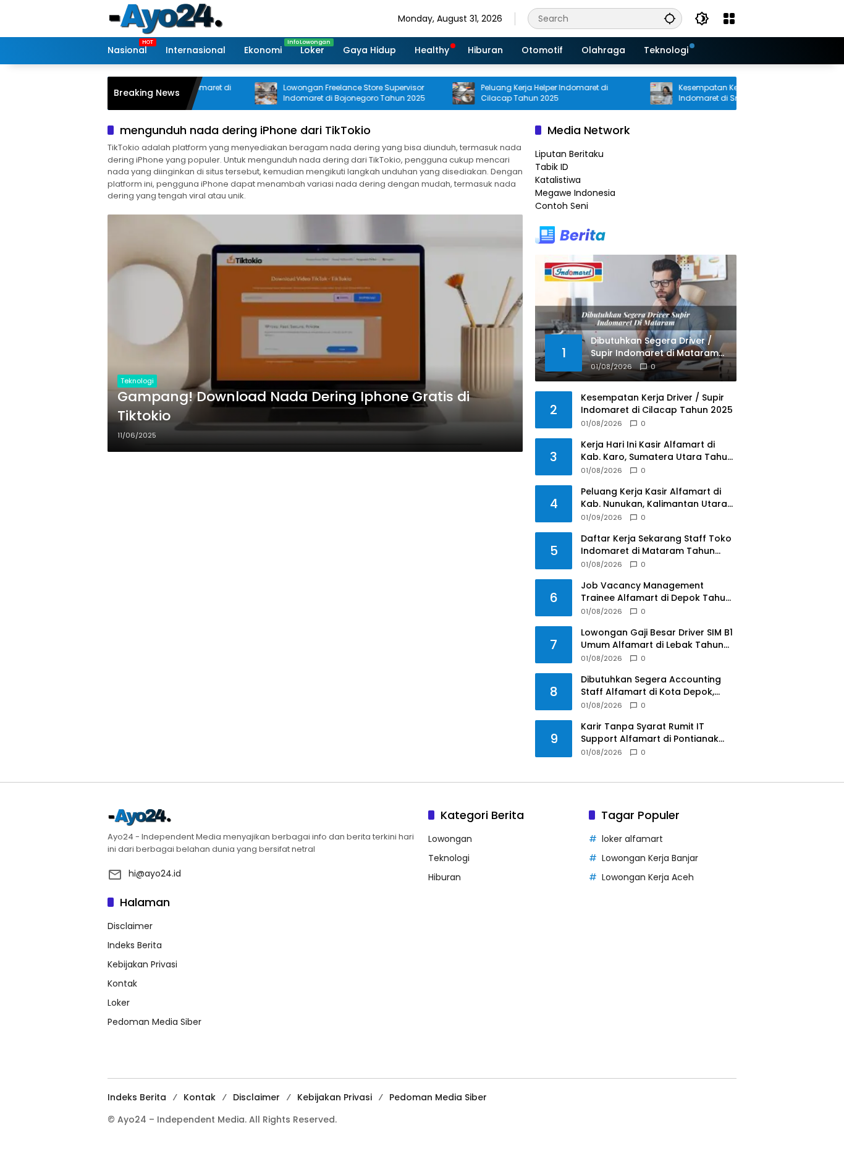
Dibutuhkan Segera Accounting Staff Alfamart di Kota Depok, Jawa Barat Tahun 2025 (651, 686)
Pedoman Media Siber (154, 1022)
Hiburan (444, 877)
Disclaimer (130, 926)
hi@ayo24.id (155, 873)
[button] (669, 18)
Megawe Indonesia (575, 193)
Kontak (122, 983)
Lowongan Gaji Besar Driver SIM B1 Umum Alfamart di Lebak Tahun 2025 (657, 639)
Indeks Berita (135, 945)
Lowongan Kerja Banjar (650, 858)
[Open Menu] (729, 18)
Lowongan (450, 839)
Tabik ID (551, 167)
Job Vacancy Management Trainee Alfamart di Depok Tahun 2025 (656, 592)
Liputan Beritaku (569, 154)
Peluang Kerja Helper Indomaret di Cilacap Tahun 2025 (517, 93)
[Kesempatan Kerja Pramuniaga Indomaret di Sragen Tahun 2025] (634, 93)
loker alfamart (632, 839)
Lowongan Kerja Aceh (648, 877)
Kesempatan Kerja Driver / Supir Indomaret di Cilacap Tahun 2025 (657, 404)
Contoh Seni (561, 206)
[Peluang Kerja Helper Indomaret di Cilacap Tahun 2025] (436, 93)
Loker (119, 1002)
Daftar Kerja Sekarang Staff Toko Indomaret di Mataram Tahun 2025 (656, 545)
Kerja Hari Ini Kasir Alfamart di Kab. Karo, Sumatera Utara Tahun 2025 (657, 451)
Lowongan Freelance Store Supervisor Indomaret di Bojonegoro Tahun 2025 (327, 93)
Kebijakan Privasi (142, 964)
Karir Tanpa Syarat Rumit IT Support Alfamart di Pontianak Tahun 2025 (650, 733)
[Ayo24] (179, 18)
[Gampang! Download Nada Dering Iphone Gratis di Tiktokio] (315, 333)
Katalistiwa (558, 180)
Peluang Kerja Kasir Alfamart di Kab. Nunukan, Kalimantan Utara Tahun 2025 (654, 498)
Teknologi (137, 381)
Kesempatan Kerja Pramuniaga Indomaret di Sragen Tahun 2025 (714, 93)
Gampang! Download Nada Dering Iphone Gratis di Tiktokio (293, 406)
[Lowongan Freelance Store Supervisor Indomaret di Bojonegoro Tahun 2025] (238, 93)
